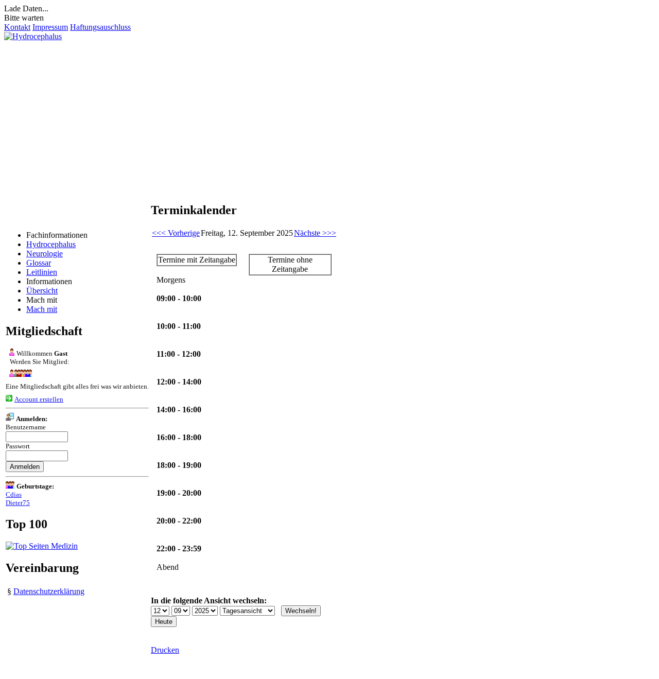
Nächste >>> (315, 233)
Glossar (38, 262)
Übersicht (42, 290)
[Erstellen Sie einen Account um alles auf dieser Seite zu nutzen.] (9, 398)
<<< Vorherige (176, 233)
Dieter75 (18, 503)
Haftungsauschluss (100, 27)
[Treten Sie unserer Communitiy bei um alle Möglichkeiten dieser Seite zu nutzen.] (19, 374)
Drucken (165, 650)
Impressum (50, 27)
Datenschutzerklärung (48, 591)
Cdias (14, 494)
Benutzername (26, 427)
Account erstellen (38, 399)
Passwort (18, 446)
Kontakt (17, 27)
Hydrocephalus (51, 244)
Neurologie (44, 253)
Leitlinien (41, 272)
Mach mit (41, 309)
